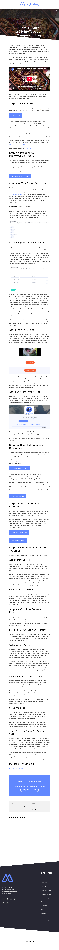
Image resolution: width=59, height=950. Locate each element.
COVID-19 (43, 886)
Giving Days (47, 11)
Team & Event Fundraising (48, 917)
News (42, 909)
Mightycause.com (29, 15)
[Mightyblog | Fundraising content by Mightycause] (2, 11)
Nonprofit (43, 913)
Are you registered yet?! (16, 768)
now (14, 893)
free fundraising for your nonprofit (39, 138)
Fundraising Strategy (35, 11)
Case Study (44, 882)
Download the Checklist (20, 176)
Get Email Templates (18, 540)
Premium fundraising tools (17, 144)
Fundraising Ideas (46, 890)
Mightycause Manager (15, 194)
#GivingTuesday (45, 879)
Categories (16, 11)
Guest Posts (44, 905)
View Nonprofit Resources (19, 468)
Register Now (16, 115)
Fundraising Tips (45, 898)
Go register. (28, 148)
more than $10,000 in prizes (34, 136)
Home (10, 11)
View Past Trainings (18, 496)
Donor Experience (22, 190)
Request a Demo (29, 790)
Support (24, 11)
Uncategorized (45, 921)
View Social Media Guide (19, 533)
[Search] (56, 11)
